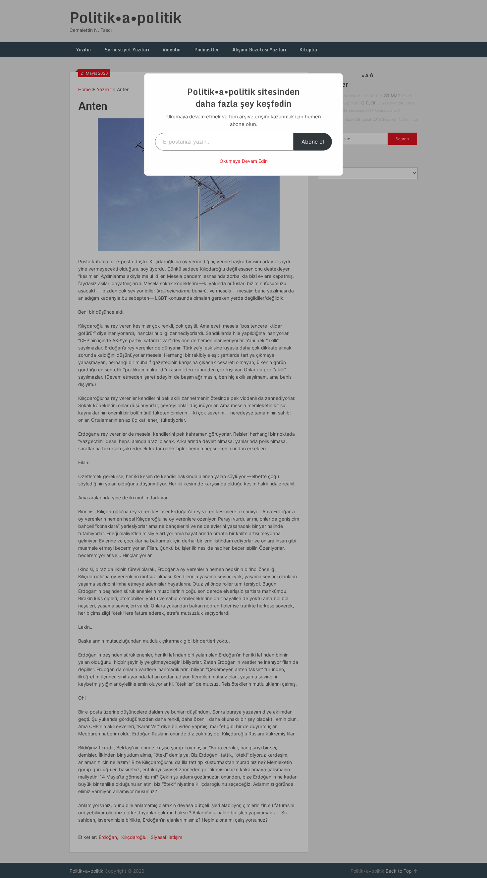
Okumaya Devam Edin (244, 161)
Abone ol (312, 141)
